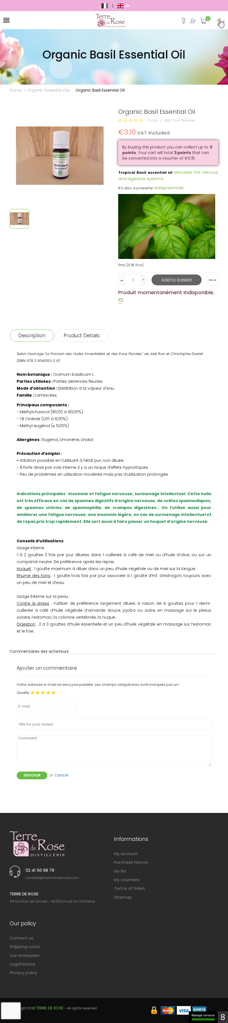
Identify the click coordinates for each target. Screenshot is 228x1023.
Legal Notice (22, 964)
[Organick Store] (37, 843)
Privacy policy (23, 973)
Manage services (203, 1015)
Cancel (61, 775)
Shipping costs (25, 946)
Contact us (21, 938)
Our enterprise (24, 955)
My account (126, 853)
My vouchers (127, 880)
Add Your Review (179, 120)
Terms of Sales (129, 888)
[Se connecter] (181, 22)
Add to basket (176, 280)
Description (31, 335)
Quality (23, 692)
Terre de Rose (49, 1008)
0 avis (153, 120)
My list (120, 871)
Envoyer (32, 775)
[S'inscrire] (191, 22)
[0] (203, 22)
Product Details (82, 335)
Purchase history (131, 862)
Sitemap (123, 897)
